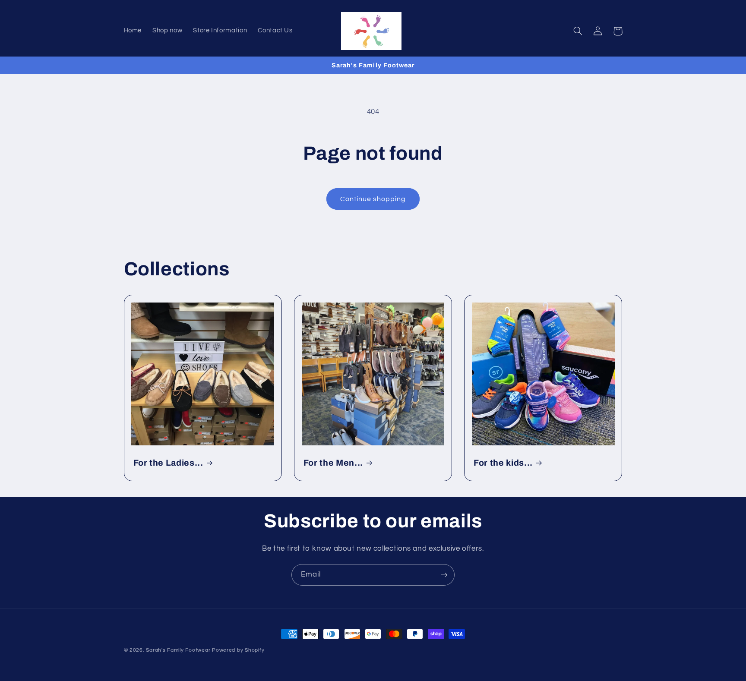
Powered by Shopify (238, 650)
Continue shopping (373, 198)
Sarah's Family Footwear (178, 650)
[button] (578, 31)
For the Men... (333, 462)
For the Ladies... (168, 462)
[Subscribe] (444, 574)
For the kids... (503, 462)
